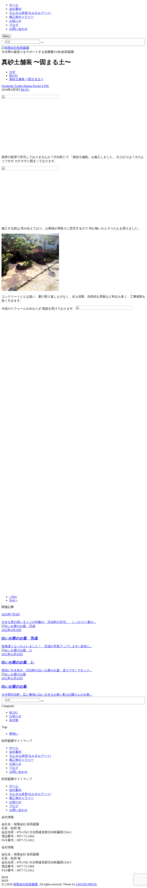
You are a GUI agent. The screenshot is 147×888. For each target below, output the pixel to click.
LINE (45, 86)
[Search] (42, 42)
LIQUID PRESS (86, 884)
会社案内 (15, 8)
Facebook (7, 86)
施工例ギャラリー (21, 17)
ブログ (13, 25)
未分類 (13, 720)
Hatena (27, 86)
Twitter (18, 86)
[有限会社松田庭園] (15, 47)
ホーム (13, 4)
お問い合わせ (18, 29)
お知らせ (15, 21)
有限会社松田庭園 (25, 884)
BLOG (25, 89)
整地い (13, 733)
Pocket (36, 86)
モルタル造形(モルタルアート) (30, 13)
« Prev (13, 596)
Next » (13, 600)
